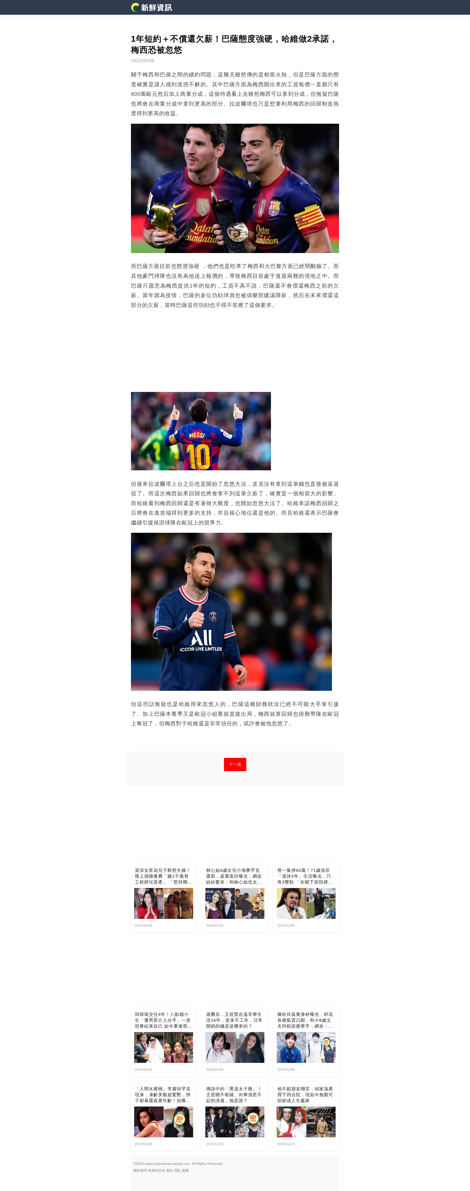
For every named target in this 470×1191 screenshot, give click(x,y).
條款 (169, 1170)
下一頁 (235, 764)
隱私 (177, 1170)
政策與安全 (156, 1170)
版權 (185, 1170)
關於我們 (140, 1170)
